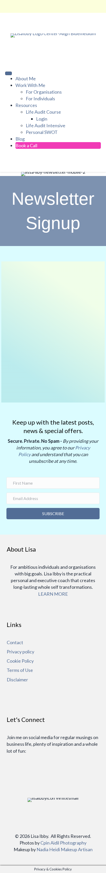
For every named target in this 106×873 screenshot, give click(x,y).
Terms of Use (20, 670)
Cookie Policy (20, 661)
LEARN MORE (53, 594)
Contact (15, 642)
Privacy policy (20, 651)
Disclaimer (17, 679)
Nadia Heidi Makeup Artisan (65, 849)
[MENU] (8, 73)
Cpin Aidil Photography (63, 843)
